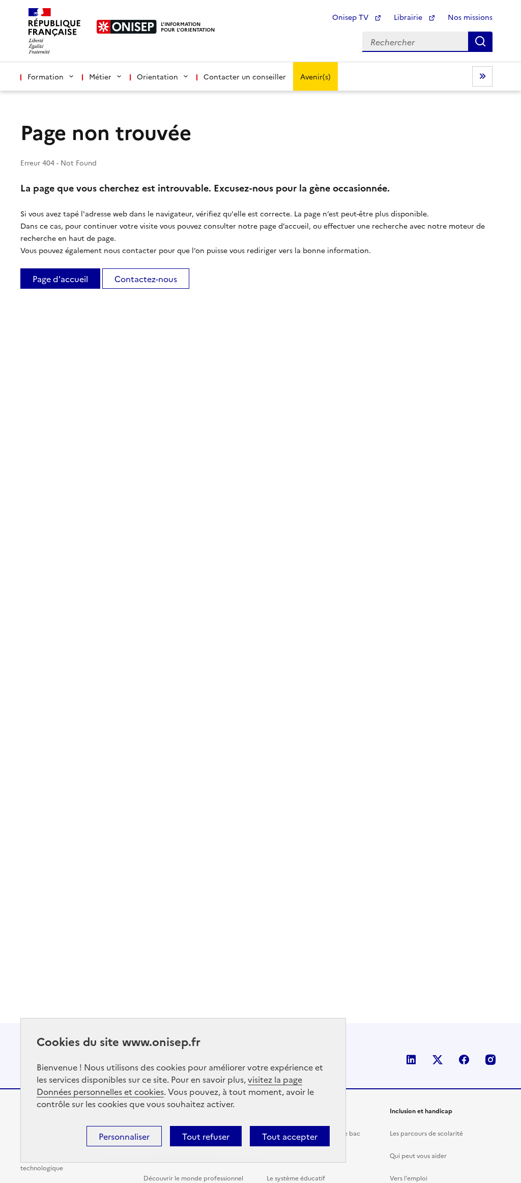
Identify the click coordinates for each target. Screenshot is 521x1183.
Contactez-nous (145, 278)
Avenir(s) (315, 76)
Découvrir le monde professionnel (193, 1177)
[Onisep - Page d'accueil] (127, 27)
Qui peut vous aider (418, 1155)
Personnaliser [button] (124, 1136)
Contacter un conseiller (245, 76)
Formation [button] (45, 76)
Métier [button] (100, 76)
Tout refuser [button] (205, 1136)
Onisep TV (351, 17)
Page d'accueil (60, 278)
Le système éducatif (296, 1177)
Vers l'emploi (408, 1177)
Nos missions (470, 17)
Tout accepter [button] (289, 1136)
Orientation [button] (157, 76)
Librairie (409, 17)
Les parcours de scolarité (426, 1133)
